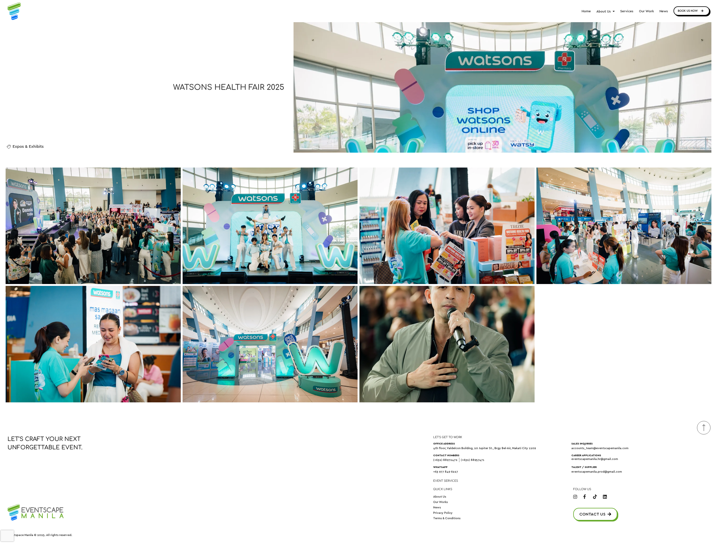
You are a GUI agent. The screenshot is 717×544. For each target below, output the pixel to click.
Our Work (646, 11)
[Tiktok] (596, 496)
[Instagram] (576, 496)
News (663, 11)
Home (586, 11)
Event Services (445, 480)
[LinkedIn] (606, 496)
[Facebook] (586, 496)
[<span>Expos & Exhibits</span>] (9, 147)
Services (626, 11)
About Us (603, 11)
